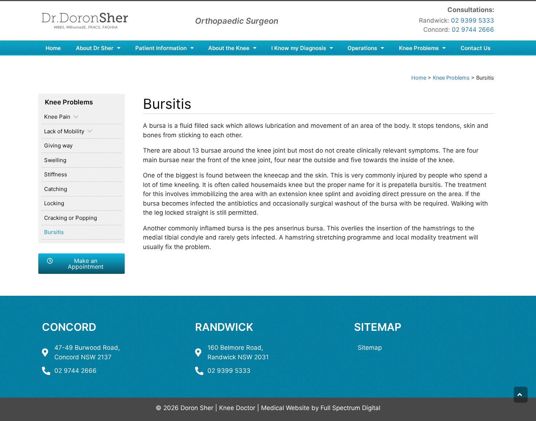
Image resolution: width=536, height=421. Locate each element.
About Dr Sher (94, 48)
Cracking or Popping (70, 217)
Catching (55, 188)
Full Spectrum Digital (350, 408)
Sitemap (377, 327)
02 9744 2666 (473, 29)
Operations (362, 48)
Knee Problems (419, 48)
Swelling (55, 160)
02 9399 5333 (472, 20)
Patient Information (161, 48)
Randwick (224, 327)
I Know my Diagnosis (298, 48)
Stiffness (55, 174)
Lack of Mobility (64, 131)
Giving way (58, 145)
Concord (69, 327)
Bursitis (54, 232)
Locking (54, 203)
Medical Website (285, 408)
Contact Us (475, 48)
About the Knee (228, 48)
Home (53, 48)
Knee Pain (57, 116)
